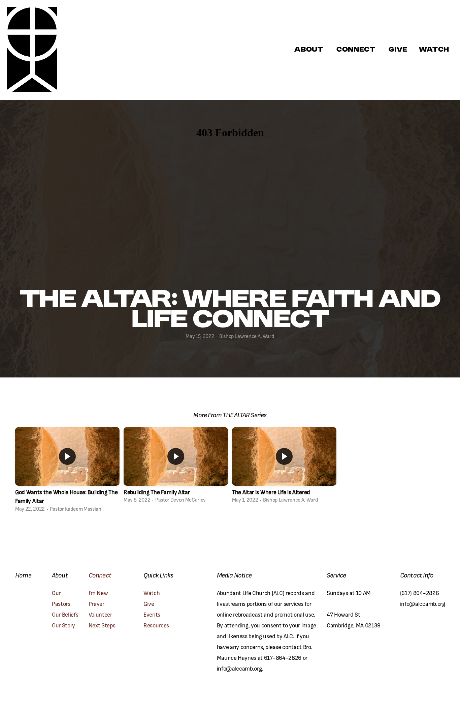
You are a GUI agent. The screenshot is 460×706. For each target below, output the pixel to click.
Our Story (63, 624)
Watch (151, 592)
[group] (67, 471)
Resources (156, 624)
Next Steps (102, 624)
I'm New (99, 592)
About (309, 50)
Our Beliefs (65, 614)
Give (398, 50)
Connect (356, 50)
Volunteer (100, 614)
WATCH (434, 50)
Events (151, 614)
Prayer (97, 603)
